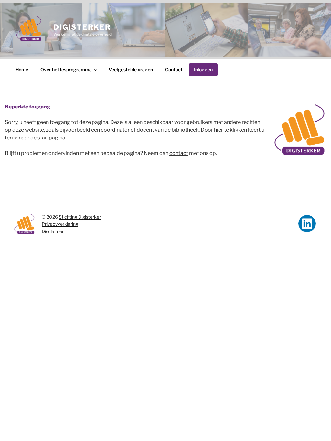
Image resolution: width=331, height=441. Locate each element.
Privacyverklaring (60, 224)
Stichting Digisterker (80, 217)
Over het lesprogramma (66, 69)
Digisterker (82, 27)
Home (22, 69)
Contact (174, 69)
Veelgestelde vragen (131, 69)
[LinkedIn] (307, 223)
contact (178, 153)
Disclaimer (53, 231)
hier (218, 130)
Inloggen (203, 69)
